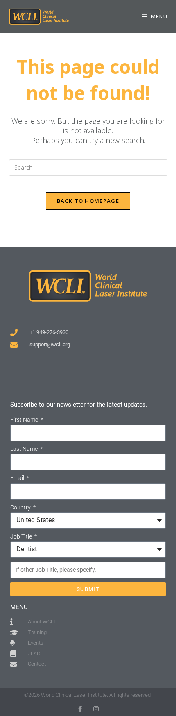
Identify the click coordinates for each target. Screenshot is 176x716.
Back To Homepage (88, 201)
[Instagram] (96, 709)
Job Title (21, 536)
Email (17, 478)
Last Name (24, 449)
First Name (24, 419)
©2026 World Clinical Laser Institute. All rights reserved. (88, 695)
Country (21, 507)
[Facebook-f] (80, 709)
